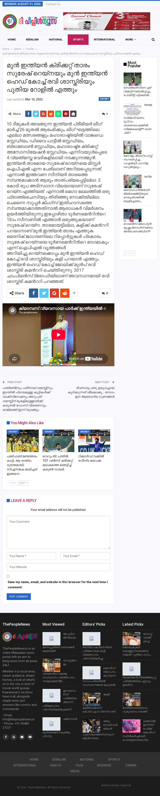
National (55, 39)
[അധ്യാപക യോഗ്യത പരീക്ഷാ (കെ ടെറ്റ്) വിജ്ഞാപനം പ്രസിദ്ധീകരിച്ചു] (91, 638)
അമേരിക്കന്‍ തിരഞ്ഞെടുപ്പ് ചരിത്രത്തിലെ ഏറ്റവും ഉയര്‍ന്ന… (139, 681)
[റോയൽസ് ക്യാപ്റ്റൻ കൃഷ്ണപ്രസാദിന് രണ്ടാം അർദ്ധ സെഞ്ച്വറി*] (132, 215)
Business (104, 765)
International (104, 39)
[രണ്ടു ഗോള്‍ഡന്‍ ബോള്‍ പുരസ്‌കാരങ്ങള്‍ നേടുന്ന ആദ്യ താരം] (91, 726)
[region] (107, 21)
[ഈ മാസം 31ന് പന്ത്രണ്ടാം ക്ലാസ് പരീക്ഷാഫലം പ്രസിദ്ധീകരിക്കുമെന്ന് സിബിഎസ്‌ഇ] (51, 695)
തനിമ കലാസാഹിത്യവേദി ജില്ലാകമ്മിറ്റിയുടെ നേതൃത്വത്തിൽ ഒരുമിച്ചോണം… (137, 189)
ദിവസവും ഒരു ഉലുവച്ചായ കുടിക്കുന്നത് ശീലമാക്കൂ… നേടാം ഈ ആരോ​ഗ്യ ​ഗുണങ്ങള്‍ (91, 392)
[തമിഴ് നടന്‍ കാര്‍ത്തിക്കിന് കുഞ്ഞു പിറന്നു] (51, 724)
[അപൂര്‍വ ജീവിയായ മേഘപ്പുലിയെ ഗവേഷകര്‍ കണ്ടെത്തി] (51, 638)
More (129, 39)
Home (12, 39)
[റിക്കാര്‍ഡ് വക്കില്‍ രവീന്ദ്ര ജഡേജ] (94, 441)
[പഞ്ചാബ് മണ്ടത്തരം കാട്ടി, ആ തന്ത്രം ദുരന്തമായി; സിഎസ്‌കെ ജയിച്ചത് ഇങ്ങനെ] (23, 441)
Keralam (32, 39)
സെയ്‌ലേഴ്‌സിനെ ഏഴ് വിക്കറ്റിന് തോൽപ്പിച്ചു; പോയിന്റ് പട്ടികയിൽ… (137, 91)
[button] (107, 21)
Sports (78, 39)
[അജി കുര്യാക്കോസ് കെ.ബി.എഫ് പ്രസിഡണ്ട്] (91, 699)
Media (74, 771)
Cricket (104, 99)
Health (55, 765)
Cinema (130, 765)
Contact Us (53, 4)
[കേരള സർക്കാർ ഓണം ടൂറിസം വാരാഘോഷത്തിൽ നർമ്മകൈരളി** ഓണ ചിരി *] (132, 109)
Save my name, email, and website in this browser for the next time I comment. (58, 584)
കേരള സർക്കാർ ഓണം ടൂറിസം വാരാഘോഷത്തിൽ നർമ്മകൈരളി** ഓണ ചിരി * (138, 119)
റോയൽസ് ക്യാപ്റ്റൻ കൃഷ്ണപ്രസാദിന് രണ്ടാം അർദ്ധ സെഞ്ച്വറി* (138, 227)
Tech (79, 765)
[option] (138, 153)
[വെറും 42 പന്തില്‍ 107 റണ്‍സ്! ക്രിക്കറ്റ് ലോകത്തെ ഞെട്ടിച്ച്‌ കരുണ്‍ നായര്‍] (58, 441)
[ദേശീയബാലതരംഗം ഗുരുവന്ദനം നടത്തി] (131, 699)
